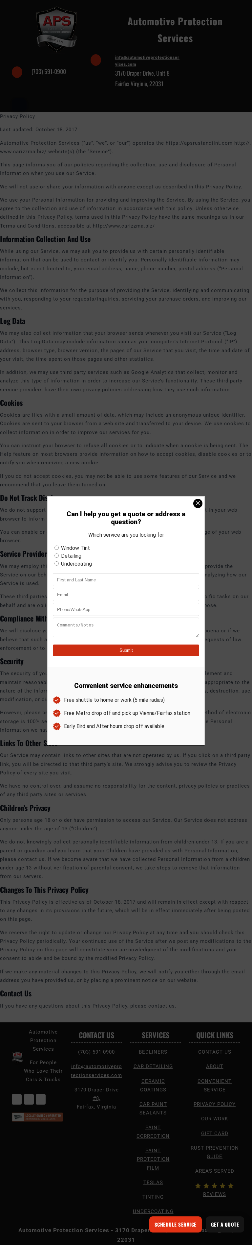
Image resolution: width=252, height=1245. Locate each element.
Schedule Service (176, 1224)
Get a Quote (225, 1224)
